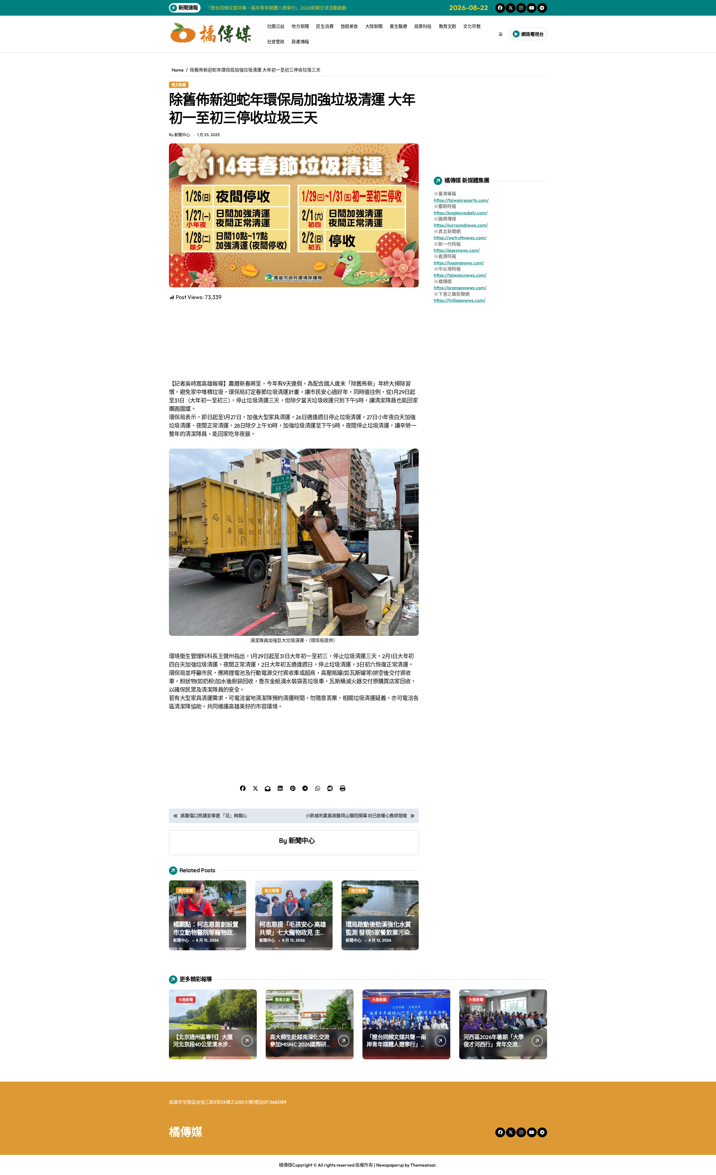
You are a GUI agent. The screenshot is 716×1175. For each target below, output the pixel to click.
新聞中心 (302, 840)
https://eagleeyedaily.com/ (460, 212)
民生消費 (324, 26)
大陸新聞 (374, 26)
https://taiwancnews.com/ (460, 275)
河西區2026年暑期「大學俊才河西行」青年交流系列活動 (493, 1044)
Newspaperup (390, 1165)
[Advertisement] (295, 340)
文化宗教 (472, 26)
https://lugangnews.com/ (459, 263)
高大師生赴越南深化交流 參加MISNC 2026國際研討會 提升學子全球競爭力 (300, 1044)
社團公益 (275, 26)
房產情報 (300, 41)
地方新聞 (300, 26)
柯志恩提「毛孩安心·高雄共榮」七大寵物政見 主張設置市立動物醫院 (292, 932)
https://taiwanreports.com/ (461, 200)
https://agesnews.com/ (457, 250)
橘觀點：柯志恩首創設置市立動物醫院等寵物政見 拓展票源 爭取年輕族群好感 (206, 936)
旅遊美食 (349, 26)
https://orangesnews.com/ (460, 287)
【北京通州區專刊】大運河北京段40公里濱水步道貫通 (203, 1044)
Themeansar (423, 1165)
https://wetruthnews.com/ (460, 237)
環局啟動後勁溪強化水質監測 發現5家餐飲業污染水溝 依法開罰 (378, 932)
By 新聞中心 (179, 134)
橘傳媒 (185, 1132)
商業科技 (423, 26)
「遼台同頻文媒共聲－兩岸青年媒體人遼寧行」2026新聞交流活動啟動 (396, 1044)
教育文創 (447, 26)
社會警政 (275, 41)
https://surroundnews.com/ (461, 225)
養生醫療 (398, 26)
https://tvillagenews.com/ (459, 300)
